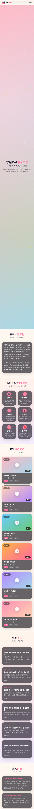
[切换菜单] (30, 2)
